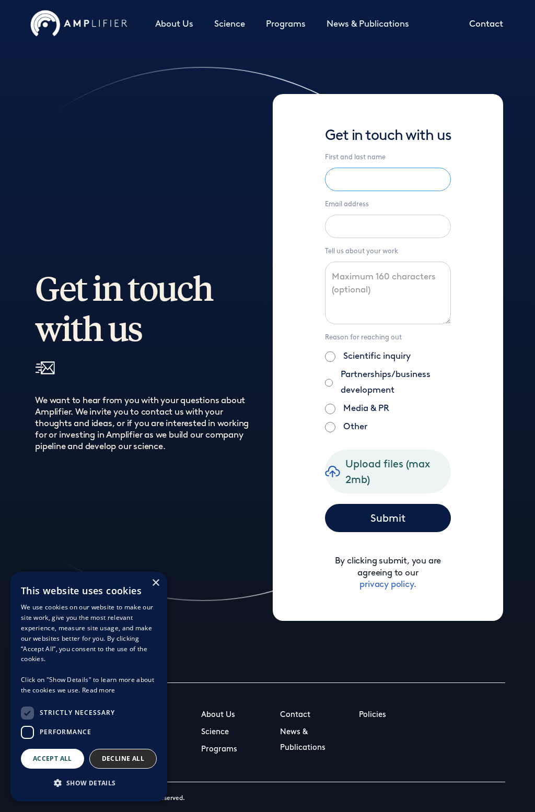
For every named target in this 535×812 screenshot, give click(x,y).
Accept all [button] (52, 758)
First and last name (355, 157)
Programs (286, 23)
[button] (89, 783)
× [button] (155, 583)
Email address (347, 204)
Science (229, 23)
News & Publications (368, 23)
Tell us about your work (361, 251)
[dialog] (88, 687)
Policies (372, 714)
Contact (486, 23)
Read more (98, 690)
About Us (174, 23)
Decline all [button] (123, 758)
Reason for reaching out (363, 337)
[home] (79, 23)
